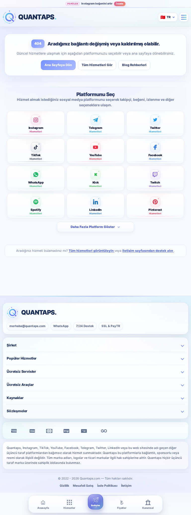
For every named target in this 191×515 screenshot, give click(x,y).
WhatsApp (60, 326)
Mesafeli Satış (83, 485)
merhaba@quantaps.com (27, 326)
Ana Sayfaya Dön (58, 65)
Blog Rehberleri (134, 65)
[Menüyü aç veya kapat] (184, 17)
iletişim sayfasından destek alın (148, 251)
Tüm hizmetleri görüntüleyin (91, 251)
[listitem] (36, 123)
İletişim (126, 485)
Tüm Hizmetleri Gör (97, 65)
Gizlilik (64, 485)
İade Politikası (107, 485)
